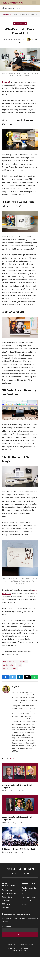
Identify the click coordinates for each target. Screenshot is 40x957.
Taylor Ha (16, 686)
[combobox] (20, 8)
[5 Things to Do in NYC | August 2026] (20, 836)
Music (19, 665)
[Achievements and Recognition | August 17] (20, 772)
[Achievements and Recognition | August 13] (20, 804)
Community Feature (10, 662)
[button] (34, 2)
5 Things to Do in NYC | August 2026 (18, 849)
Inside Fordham (8, 665)
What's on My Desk (10, 668)
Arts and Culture (20, 23)
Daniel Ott (6, 82)
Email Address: (7, 926)
